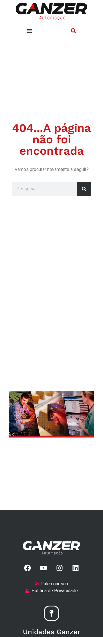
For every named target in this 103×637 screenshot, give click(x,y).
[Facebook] (27, 568)
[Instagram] (59, 568)
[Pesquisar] (84, 189)
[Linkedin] (75, 568)
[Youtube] (43, 568)
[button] (73, 30)
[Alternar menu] (29, 31)
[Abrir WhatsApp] (88, 622)
